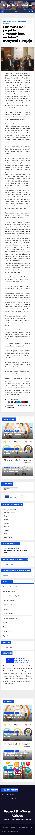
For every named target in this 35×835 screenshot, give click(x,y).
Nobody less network (9, 510)
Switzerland (8, 537)
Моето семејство (23, 405)
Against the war (8, 636)
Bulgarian (7, 526)
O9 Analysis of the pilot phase (15, 452)
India (5, 533)
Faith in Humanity (8, 600)
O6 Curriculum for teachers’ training (13, 773)
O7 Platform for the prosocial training (14, 433)
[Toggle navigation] (16, 11)
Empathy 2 (6, 631)
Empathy (5, 627)
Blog (4, 21)
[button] (29, 11)
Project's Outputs (9, 430)
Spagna (6, 523)
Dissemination (22, 21)
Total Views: (5, 794)
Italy (5, 516)
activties (5, 575)
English (8, 488)
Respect (5, 622)
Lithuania (5, 23)
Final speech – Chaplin (10, 587)
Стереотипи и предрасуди (11, 406)
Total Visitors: (5, 799)
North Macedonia (9, 512)
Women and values (9, 591)
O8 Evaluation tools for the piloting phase (17, 470)
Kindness (6, 609)
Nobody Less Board (13, 548)
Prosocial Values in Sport (11, 596)
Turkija (6, 530)
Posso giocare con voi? (10, 618)
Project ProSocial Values (17, 5)
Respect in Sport (8, 613)
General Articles (12, 21)
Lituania (6, 519)
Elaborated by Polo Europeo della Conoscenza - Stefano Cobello (17, 827)
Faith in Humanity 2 (9, 604)
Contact (4, 831)
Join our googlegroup (13, 831)
